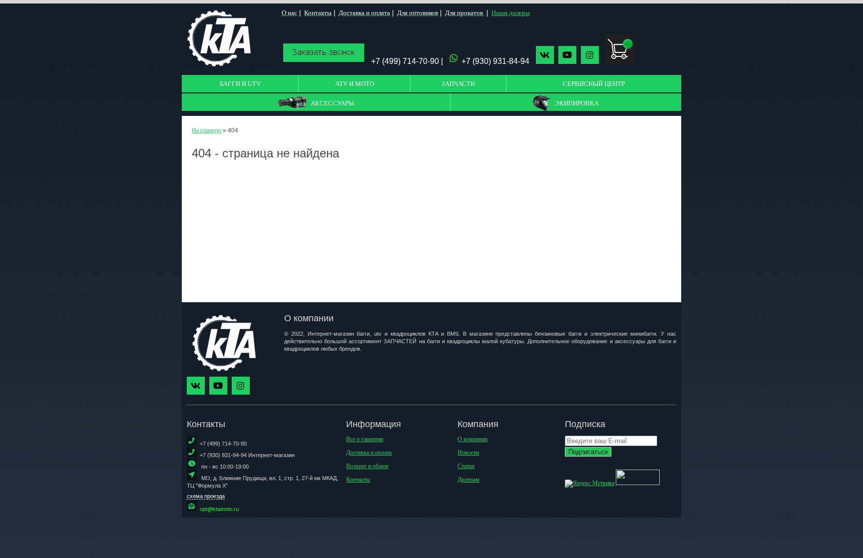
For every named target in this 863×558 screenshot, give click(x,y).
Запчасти (458, 83)
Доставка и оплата (369, 452)
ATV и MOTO (354, 83)
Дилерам (468, 479)
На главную (206, 130)
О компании (472, 439)
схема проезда (206, 496)
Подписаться (588, 452)
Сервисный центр (594, 83)
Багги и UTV (240, 83)
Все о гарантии (364, 439)
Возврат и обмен (367, 466)
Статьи (465, 466)
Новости (468, 452)
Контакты (358, 479)
